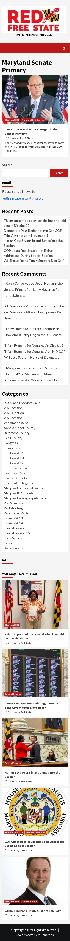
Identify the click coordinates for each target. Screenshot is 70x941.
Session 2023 (13, 518)
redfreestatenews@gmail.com (24, 198)
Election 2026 (14, 463)
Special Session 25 (17, 533)
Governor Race (15, 473)
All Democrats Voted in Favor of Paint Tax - (35, 306)
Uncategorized (14, 548)
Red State (26, 642)
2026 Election (14, 413)
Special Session (15, 528)
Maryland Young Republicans (25, 498)
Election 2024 (12, 120)
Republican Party (16, 513)
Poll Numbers (13, 503)
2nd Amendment (16, 423)
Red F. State (26, 138)
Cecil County (13, 438)
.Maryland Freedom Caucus (24, 403)
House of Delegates (18, 483)
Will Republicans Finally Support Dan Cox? (34, 261)
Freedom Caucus (16, 468)
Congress (11, 443)
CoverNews (24, 935)
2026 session (13, 418)
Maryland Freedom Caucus (23, 488)
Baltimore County (16, 433)
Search (7, 165)
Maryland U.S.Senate (33, 120)
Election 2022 (14, 453)
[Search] (64, 48)
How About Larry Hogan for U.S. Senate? (33, 335)
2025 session (13, 408)
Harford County (15, 478)
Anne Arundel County (19, 428)
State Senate (13, 538)
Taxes (8, 543)
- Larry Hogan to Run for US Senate (29, 329)
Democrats (12, 448)
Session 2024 (13, 523)
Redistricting (13, 508)
